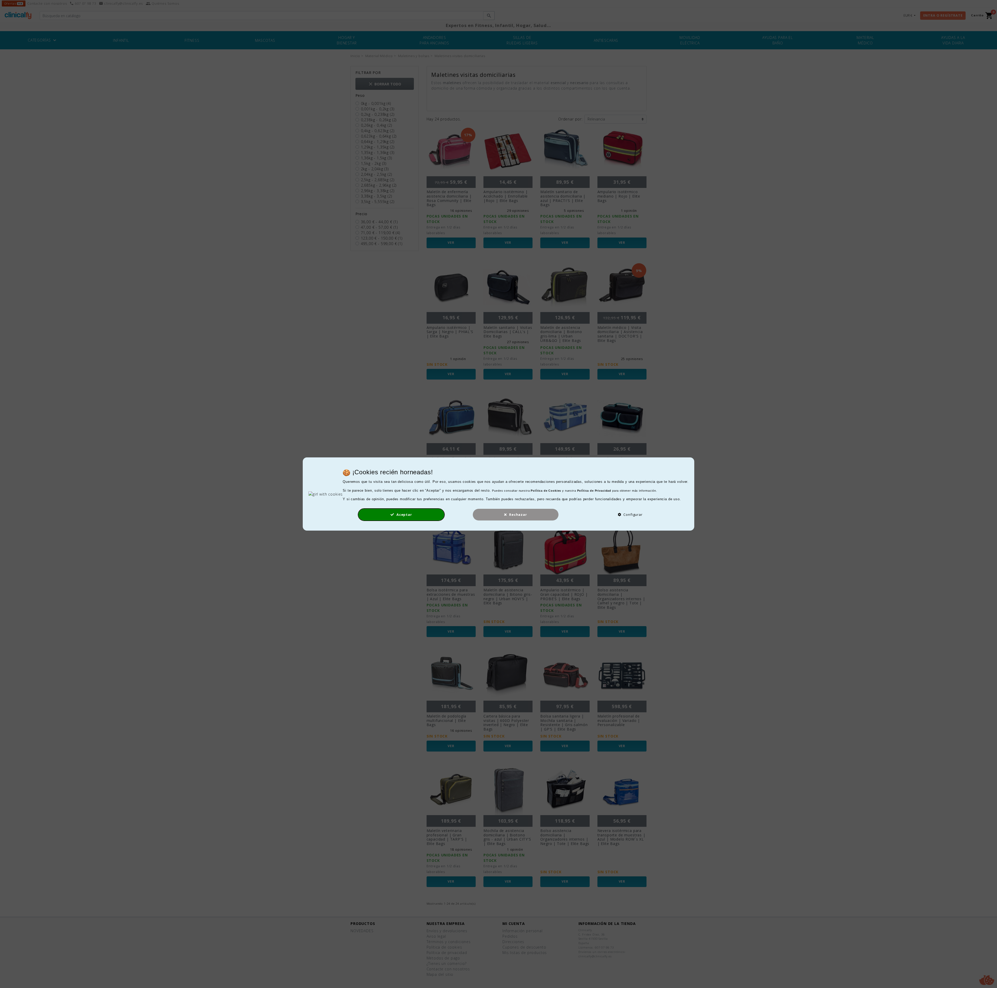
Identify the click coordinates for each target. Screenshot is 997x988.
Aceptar (403, 514)
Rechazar (517, 514)
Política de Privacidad (594, 490)
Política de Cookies (546, 490)
